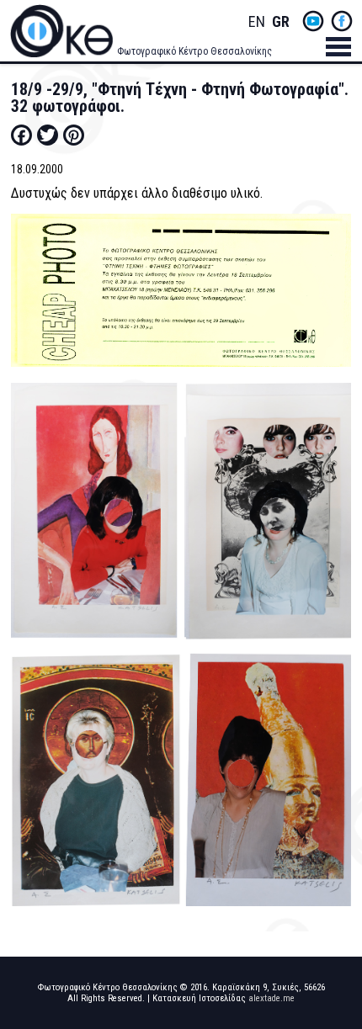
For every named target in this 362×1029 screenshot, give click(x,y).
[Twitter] (47, 135)
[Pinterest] (73, 135)
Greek (280, 22)
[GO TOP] (334, 965)
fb (341, 21)
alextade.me (271, 998)
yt (313, 21)
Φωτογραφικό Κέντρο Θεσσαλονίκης (194, 51)
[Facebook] (21, 135)
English (256, 22)
